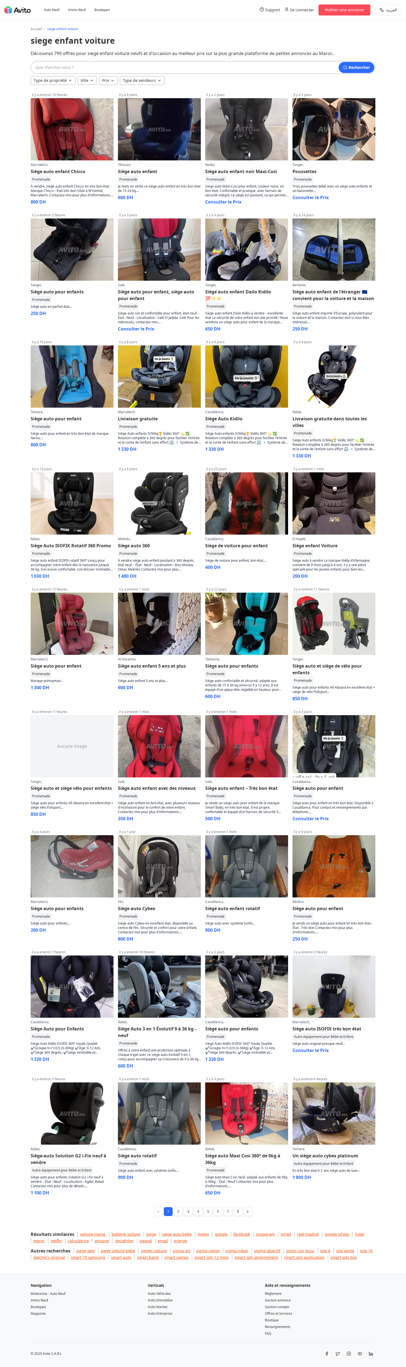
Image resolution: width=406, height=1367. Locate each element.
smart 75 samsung (88, 1257)
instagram (265, 1234)
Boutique (272, 1320)
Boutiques (102, 10)
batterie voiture (126, 1234)
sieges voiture (154, 1250)
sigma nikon (237, 1250)
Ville (84, 80)
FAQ (268, 1333)
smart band (148, 1257)
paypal (145, 1240)
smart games (176, 1257)
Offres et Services (278, 1313)
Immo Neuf (77, 10)
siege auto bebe (177, 1234)
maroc (39, 1240)
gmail (286, 1234)
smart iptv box (343, 1257)
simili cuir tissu (300, 1250)
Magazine (38, 1313)
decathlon (124, 1240)
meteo (203, 1234)
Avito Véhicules (159, 1293)
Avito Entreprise (160, 1313)
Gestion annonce (278, 1300)
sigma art (181, 1250)
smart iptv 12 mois (211, 1257)
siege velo (85, 1250)
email (163, 1240)
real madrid (308, 1234)
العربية (391, 9)
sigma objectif (267, 1250)
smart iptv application (304, 1257)
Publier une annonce (344, 9)
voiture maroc (93, 1234)
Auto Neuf (51, 10)
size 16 (366, 1250)
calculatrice (78, 1240)
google (221, 1234)
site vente (345, 1250)
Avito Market (157, 1306)
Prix (105, 80)
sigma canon (208, 1250)
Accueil (36, 29)
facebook (241, 1234)
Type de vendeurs (139, 80)
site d (325, 1250)
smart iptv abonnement (256, 1257)
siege (151, 1234)
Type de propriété (50, 80)
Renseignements (278, 1326)
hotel (359, 1234)
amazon (102, 1240)
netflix (56, 1240)
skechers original (49, 1257)
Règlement (273, 1293)
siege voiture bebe (118, 1250)
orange (180, 1240)
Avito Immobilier (160, 1300)
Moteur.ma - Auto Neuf (48, 1293)
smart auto (121, 1257)
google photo (337, 1234)
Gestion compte (277, 1306)
